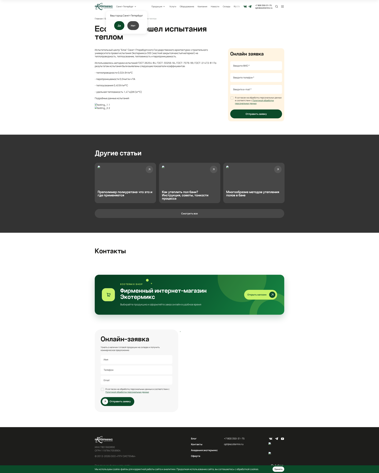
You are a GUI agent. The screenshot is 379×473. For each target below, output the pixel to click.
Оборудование (187, 6)
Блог (194, 438)
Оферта (195, 456)
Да (119, 25)
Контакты (196, 444)
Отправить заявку (256, 114)
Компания (202, 6)
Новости (215, 6)
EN (238, 6)
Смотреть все (189, 213)
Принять (278, 469)
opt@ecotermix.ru (263, 8)
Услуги (172, 6)
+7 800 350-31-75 (263, 5)
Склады (226, 6)
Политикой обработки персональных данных (254, 102)
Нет (133, 25)
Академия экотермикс (204, 450)
